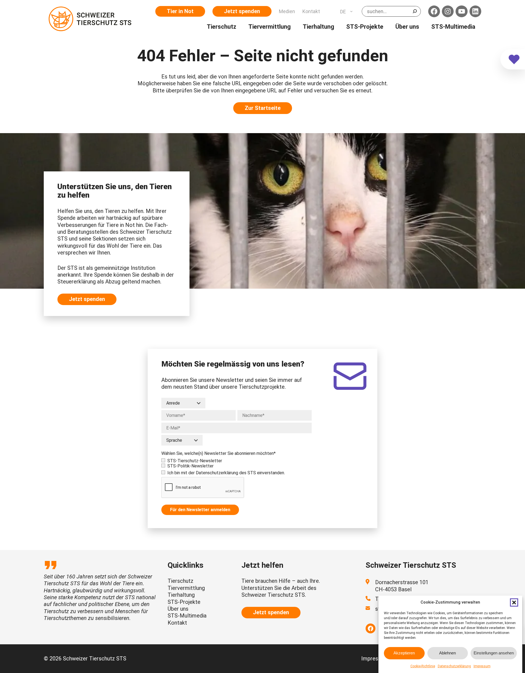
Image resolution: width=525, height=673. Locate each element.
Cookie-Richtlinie (422, 666)
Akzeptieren (404, 653)
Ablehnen (447, 653)
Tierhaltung (181, 595)
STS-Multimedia (187, 615)
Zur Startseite (263, 108)
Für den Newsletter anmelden (200, 509)
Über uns (178, 608)
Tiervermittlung (186, 588)
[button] (514, 602)
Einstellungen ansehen (494, 653)
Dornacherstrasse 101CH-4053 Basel (401, 585)
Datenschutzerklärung (454, 666)
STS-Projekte (184, 602)
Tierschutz (180, 581)
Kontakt (177, 622)
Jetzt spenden (242, 11)
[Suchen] (415, 11)
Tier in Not (180, 11)
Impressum (482, 666)
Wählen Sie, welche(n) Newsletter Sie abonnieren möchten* (218, 453)
